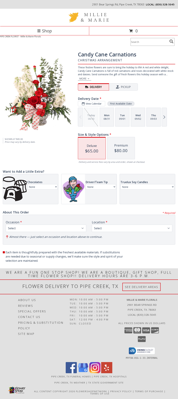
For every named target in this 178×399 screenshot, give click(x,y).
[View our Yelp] (106, 372)
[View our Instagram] (94, 372)
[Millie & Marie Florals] (89, 21)
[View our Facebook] (71, 372)
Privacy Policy (121, 391)
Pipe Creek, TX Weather (69, 382)
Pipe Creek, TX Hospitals (110, 376)
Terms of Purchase (149, 391)
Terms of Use (100, 393)
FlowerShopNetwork (91, 391)
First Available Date (121, 103)
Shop (47, 31)
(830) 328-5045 (165, 4)
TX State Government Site (106, 382)
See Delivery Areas (141, 287)
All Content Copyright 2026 (54, 391)
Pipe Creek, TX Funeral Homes (71, 376)
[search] (171, 41)
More (82, 78)
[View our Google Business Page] (83, 372)
